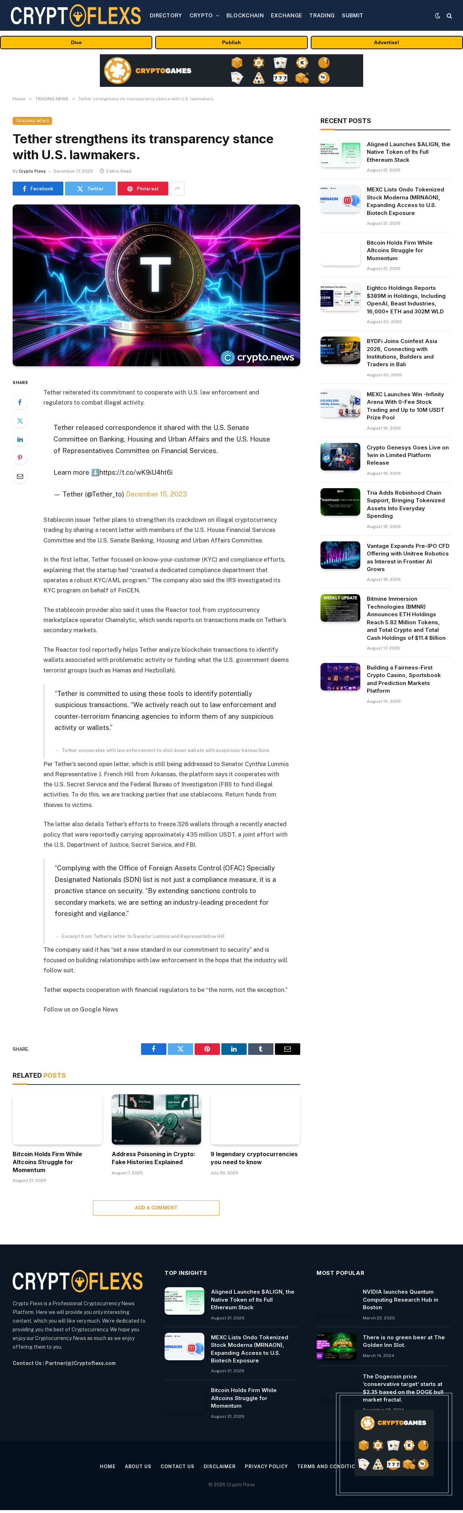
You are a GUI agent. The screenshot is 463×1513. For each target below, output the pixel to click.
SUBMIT (352, 15)
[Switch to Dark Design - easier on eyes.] (437, 15)
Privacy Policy (266, 1466)
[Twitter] (20, 420)
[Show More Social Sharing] (177, 188)
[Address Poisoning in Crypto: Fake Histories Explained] (156, 1119)
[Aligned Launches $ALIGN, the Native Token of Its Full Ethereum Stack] (340, 153)
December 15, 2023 (156, 494)
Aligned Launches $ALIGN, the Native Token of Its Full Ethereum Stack (408, 152)
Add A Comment (156, 1207)
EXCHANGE (286, 15)
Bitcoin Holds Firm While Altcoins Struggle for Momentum (47, 1162)
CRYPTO (201, 15)
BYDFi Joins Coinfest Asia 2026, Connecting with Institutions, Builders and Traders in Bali (402, 353)
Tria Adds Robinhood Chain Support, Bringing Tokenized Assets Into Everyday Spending (406, 504)
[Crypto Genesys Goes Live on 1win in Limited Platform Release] (340, 456)
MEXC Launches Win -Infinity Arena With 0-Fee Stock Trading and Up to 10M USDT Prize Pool (406, 406)
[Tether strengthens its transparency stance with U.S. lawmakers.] (156, 285)
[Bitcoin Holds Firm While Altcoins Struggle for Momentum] (57, 1119)
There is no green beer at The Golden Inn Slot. (404, 1341)
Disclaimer (220, 1466)
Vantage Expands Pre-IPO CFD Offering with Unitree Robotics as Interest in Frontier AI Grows (408, 557)
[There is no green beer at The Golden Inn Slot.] (336, 1346)
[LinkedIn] (20, 439)
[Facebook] (20, 402)
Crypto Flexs (32, 171)
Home (108, 1466)
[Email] (20, 476)
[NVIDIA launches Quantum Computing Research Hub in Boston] (336, 1301)
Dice (76, 42)
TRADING (322, 15)
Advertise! (386, 42)
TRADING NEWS (32, 121)
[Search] (448, 15)
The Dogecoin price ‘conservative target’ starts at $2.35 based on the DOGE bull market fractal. (403, 1388)
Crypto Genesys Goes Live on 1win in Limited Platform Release (408, 455)
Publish (231, 42)
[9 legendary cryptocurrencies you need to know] (255, 1119)
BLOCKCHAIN (245, 15)
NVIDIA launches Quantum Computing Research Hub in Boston (400, 1299)
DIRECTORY (166, 15)
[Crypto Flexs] (76, 15)
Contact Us (178, 1466)
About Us (138, 1466)
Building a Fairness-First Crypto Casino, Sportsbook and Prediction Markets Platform (404, 679)
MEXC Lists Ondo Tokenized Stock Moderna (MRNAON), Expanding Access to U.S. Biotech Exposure (405, 201)
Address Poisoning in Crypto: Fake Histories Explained (153, 1158)
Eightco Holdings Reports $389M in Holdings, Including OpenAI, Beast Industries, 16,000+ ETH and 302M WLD (406, 299)
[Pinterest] (20, 457)
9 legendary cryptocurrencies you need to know (254, 1158)
